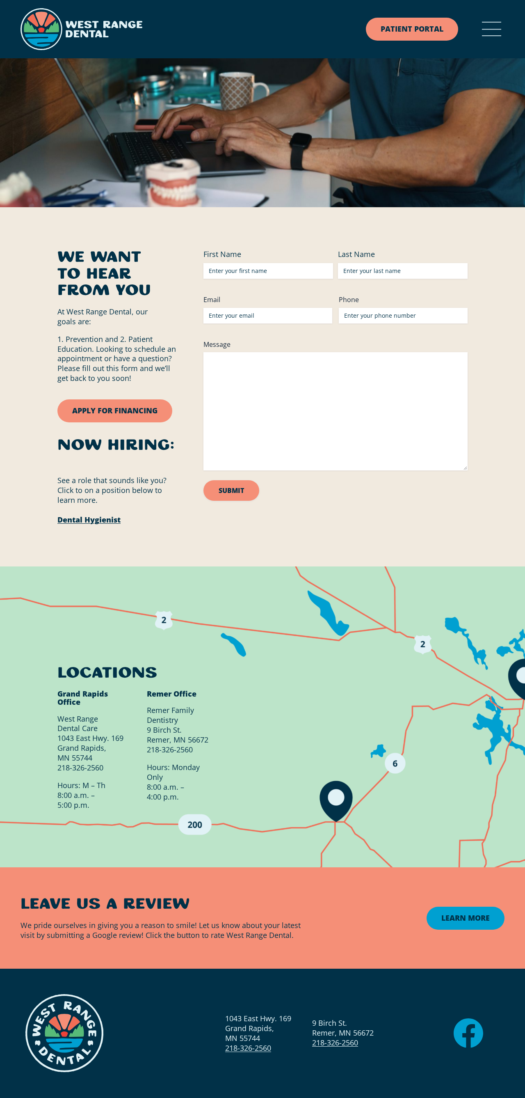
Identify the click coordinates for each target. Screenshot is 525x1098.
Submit (231, 490)
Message (217, 343)
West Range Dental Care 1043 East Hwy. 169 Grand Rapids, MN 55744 (90, 738)
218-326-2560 (80, 767)
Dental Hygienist (89, 519)
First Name (222, 254)
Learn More (465, 918)
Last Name (356, 254)
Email (211, 299)
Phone (349, 299)
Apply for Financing (115, 410)
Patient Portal (412, 29)
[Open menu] (491, 29)
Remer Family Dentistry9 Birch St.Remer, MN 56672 (177, 725)
